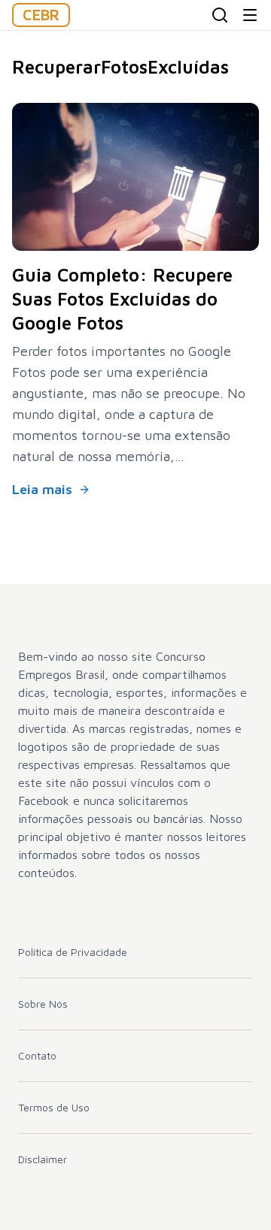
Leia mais (42, 489)
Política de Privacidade (72, 951)
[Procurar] (220, 15)
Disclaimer (42, 1159)
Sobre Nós (43, 1003)
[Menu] (250, 15)
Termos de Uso (54, 1107)
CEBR (41, 14)
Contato (37, 1055)
